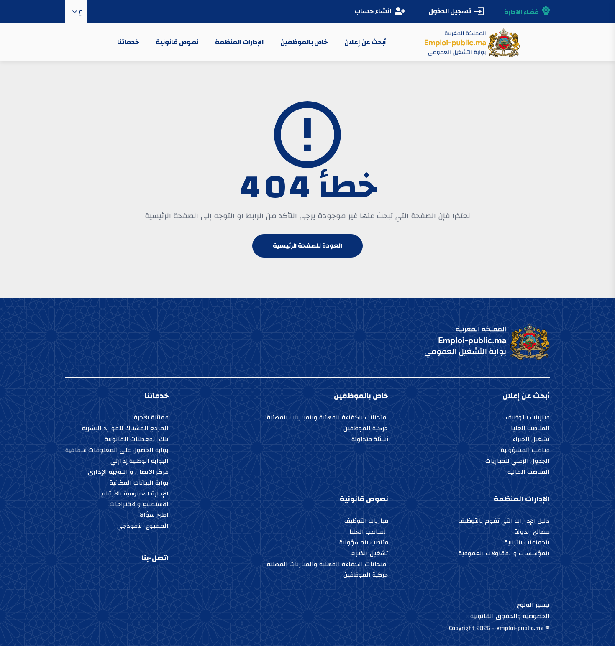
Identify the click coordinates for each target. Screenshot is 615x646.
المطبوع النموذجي (143, 526)
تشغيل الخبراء (531, 440)
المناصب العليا (530, 429)
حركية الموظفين (365, 429)
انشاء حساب (372, 11)
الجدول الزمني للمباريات (517, 462)
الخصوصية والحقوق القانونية (510, 616)
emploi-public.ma (520, 628)
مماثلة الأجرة (151, 418)
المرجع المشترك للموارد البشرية (125, 429)
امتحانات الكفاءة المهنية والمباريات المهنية (327, 418)
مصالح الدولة (532, 532)
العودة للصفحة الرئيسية (307, 245)
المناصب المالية (528, 472)
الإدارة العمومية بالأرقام (135, 494)
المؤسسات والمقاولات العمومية (504, 554)
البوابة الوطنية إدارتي (139, 462)
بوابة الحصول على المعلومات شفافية (117, 451)
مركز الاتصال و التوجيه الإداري (128, 472)
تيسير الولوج (533, 604)
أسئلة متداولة (369, 440)
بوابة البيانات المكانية (139, 483)
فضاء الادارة (521, 12)
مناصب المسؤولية (525, 451)
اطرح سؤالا (154, 516)
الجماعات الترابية (527, 543)
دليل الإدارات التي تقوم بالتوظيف (504, 521)
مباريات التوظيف (528, 418)
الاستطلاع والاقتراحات (139, 505)
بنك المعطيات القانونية (137, 440)
